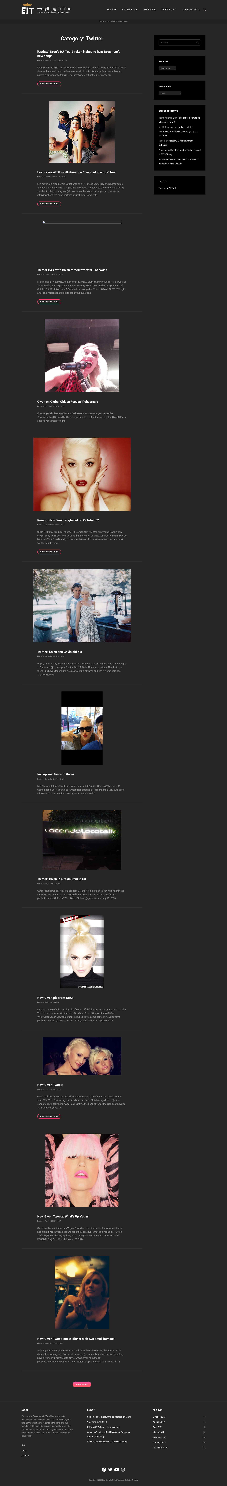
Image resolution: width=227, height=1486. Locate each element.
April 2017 (157, 1427)
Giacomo (163, 150)
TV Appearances (190, 10)
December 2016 (160, 1447)
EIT (62, 275)
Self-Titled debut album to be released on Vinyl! (109, 1417)
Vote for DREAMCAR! (97, 1422)
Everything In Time (54, 8)
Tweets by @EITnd (167, 188)
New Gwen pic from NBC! (55, 998)
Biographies (128, 10)
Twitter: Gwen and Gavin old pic (59, 652)
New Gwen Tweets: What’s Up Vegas (63, 1216)
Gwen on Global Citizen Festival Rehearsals (67, 402)
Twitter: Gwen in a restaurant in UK (61, 879)
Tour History (168, 10)
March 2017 (158, 1432)
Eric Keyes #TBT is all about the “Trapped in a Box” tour (76, 172)
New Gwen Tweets (50, 1085)
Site (23, 1445)
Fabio (161, 159)
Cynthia (64, 60)
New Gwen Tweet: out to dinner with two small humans (75, 1339)
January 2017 (159, 1442)
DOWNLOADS (149, 10)
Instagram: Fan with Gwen (55, 774)
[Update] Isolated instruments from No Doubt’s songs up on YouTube (178, 131)
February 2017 (159, 1437)
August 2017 (159, 1422)
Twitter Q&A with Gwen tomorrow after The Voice (72, 270)
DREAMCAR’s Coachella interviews (103, 1427)
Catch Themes (132, 1480)
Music (110, 10)
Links (24, 1450)
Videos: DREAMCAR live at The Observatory (107, 1441)
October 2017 (159, 1417)
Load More (82, 1384)
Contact (25, 1455)
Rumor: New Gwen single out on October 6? (68, 520)
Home (101, 21)
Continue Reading (50, 84)
